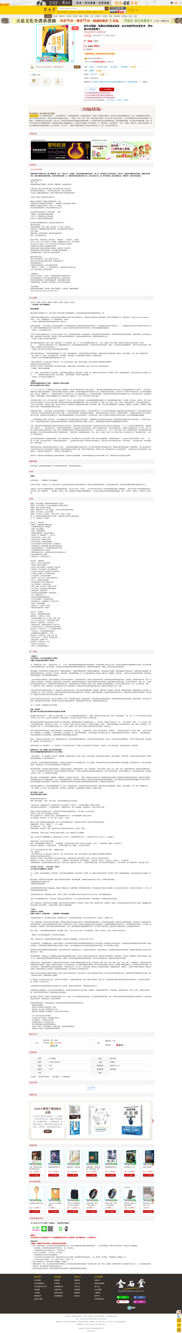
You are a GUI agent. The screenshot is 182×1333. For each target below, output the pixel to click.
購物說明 (77, 1280)
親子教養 (114, 67)
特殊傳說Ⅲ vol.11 (129, 1167)
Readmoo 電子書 (110, 35)
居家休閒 (117, 16)
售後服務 (77, 1289)
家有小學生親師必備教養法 (114, 82)
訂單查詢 (57, 1283)
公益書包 (94, 12)
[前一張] (37, 43)
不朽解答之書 (80, 12)
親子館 (69, 16)
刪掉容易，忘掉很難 (73, 1167)
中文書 (55, 16)
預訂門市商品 (111, 100)
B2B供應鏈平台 (99, 1299)
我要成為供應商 (99, 1283)
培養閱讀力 (125, 67)
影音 (130, 16)
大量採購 (125, 100)
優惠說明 (89, 49)
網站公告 (77, 1296)
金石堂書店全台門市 (40, 1286)
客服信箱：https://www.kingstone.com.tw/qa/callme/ (91, 1324)
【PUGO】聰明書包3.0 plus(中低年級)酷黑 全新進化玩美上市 (73, 1205)
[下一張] (72, 43)
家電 (110, 16)
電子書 (86, 16)
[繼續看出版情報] (91, 109)
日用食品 (124, 16)
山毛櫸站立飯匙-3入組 (36, 1203)
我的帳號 (57, 1280)
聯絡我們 (77, 1292)
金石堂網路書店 (39, 1283)
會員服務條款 (58, 1296)
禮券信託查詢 (58, 1292)
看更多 (77, 67)
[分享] (179, 1325)
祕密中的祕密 (147, 1167)
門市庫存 (119, 100)
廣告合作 (97, 1286)
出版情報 (37, 1289)
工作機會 (37, 1292)
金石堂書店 (37, 1280)
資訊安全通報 (38, 1299)
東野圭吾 (72, 12)
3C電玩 (105, 16)
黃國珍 (91, 70)
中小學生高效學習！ (132, 82)
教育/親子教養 (102, 67)
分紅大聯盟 (98, 1289)
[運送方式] (179, 1330)
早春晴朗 (88, 12)
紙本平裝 (87, 35)
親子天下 (94, 74)
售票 (135, 16)
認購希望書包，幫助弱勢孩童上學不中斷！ (100, 54)
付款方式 (77, 1283)
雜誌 (80, 16)
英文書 (75, 16)
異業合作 (97, 1280)
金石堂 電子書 (97, 35)
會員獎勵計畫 (58, 1286)
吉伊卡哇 (100, 12)
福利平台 (97, 1296)
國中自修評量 (62, 12)
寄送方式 (77, 1286)
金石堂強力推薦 (97, 82)
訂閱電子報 (57, 1289)
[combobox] (81, 8)
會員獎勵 (48, 16)
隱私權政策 (37, 1296)
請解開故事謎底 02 (111, 1167)
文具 (91, 16)
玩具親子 (98, 16)
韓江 (68, 12)
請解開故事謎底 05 (54, 1167)
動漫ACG (62, 16)
